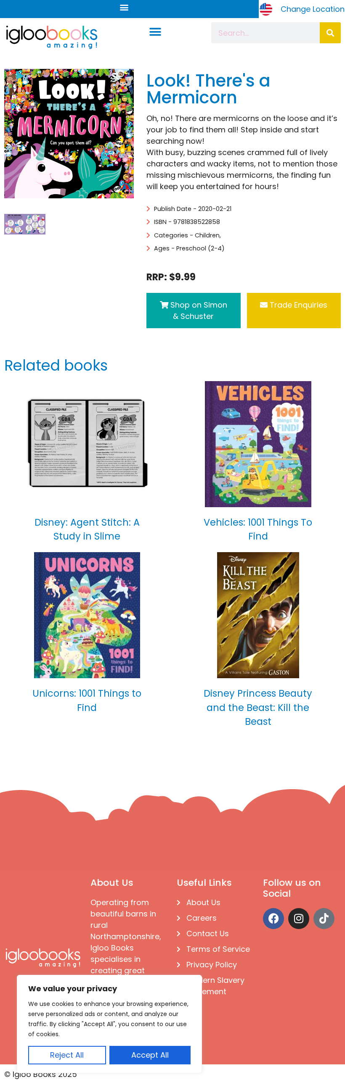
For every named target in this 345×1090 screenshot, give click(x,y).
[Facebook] (273, 918)
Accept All (150, 1055)
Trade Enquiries (297, 305)
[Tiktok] (323, 918)
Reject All (67, 1055)
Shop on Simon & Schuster (197, 310)
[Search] (330, 32)
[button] (124, 7)
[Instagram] (298, 918)
